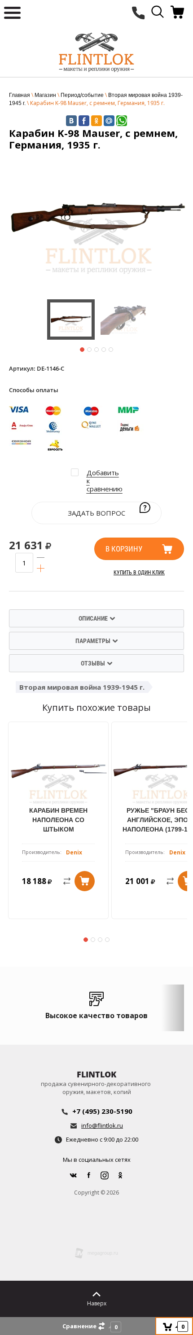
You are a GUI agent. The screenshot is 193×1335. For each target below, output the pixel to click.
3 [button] (96, 349)
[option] (99, 223)
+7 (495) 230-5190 (102, 1111)
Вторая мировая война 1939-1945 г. (82, 687)
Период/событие (82, 95)
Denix (74, 852)
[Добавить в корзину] (85, 881)
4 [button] (103, 349)
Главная (19, 95)
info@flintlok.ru (102, 1125)
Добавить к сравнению (105, 480)
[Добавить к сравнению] (61, 881)
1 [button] (82, 349)
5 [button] (111, 349)
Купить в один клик (139, 572)
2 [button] (89, 349)
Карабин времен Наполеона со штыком (58, 820)
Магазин (45, 95)
